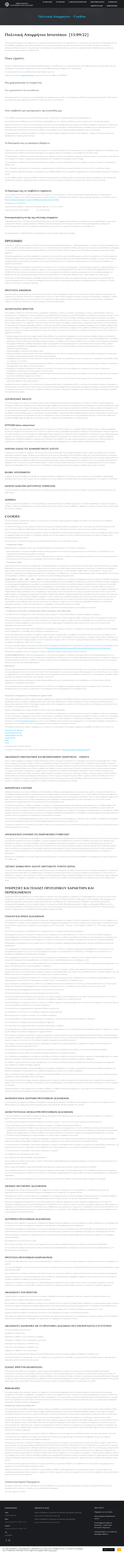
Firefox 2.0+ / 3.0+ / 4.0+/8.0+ (14, 730)
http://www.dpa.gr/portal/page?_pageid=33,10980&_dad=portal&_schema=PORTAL (32, 200)
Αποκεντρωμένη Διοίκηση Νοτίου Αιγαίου (104, 1517)
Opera (7, 743)
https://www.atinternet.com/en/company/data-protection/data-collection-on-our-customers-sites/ (78, 648)
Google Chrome (10, 738)
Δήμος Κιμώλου (99, 1508)
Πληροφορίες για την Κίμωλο (103, 1512)
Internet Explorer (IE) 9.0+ (13, 733)
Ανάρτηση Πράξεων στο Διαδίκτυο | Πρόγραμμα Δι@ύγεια (105, 1533)
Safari (7, 740)
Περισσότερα (52, 1550)
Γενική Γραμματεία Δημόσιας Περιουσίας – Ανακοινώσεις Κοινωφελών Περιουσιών (103, 1525)
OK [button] (119, 1549)
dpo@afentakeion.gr (27, 75)
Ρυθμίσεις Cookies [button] (108, 1549)
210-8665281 (8, 1535)
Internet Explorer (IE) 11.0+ (14, 735)
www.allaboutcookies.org (28, 721)
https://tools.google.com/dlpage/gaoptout (76, 750)
